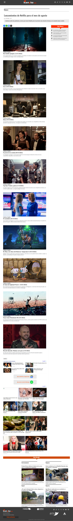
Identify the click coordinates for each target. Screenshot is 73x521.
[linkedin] (64, 2)
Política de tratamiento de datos (8, 514)
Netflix (5, 358)
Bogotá (23, 485)
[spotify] (55, 2)
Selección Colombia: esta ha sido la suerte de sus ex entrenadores (60, 39)
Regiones (48, 462)
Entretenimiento (25, 462)
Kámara (6, 10)
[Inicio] (30, 2)
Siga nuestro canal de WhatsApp (23, 382)
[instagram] (59, 2)
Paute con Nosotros (11, 517)
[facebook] (69, 2)
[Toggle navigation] (4, 2)
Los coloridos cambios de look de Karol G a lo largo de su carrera (59, 31)
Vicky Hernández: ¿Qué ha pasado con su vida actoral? (59, 33)
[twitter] (62, 2)
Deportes (48, 485)
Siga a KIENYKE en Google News (23, 376)
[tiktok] (57, 2)
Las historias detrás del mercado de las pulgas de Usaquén (60, 36)
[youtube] (67, 2)
